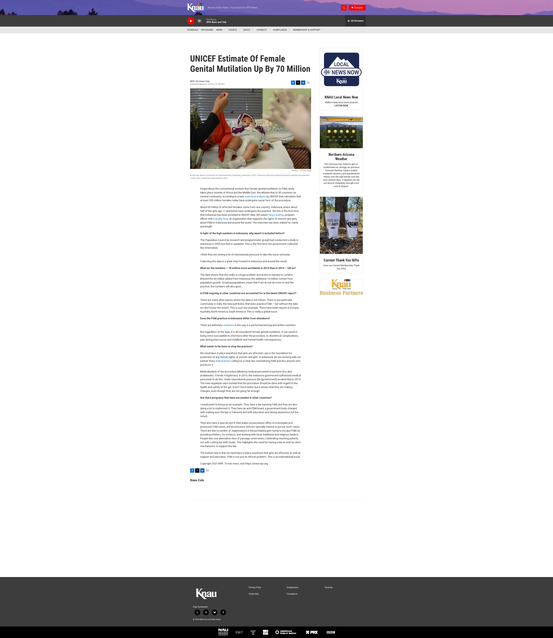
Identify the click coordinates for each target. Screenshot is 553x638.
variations (228, 325)
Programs (207, 30)
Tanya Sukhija (276, 214)
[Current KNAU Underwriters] (341, 287)
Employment (292, 587)
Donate (358, 7)
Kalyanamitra (223, 360)
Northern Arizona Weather (341, 156)
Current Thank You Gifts (341, 260)
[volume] (199, 21)
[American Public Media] (286, 632)
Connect (262, 30)
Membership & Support (306, 30)
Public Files (254, 594)
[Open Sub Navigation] (225, 30)
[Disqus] (276, 538)
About (246, 30)
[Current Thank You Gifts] (341, 225)
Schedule (192, 30)
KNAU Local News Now (341, 97)
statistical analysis (255, 196)
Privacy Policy (255, 587)
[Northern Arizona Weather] (341, 132)
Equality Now (221, 218)
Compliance (280, 30)
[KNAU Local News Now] (341, 69)
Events (233, 30)
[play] (191, 21)
